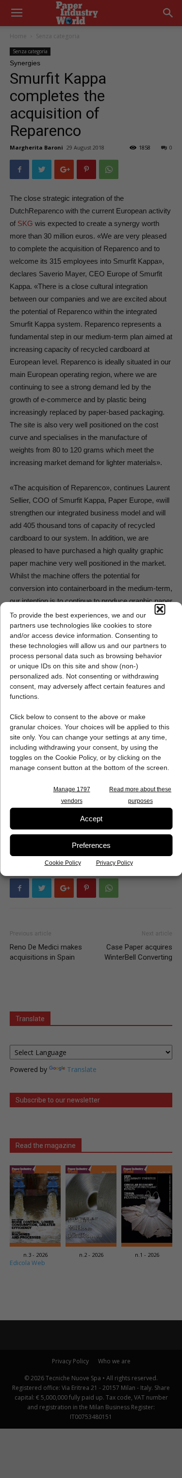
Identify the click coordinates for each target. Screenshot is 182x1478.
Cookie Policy (63, 863)
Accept (91, 818)
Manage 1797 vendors (71, 795)
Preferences (91, 845)
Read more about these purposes (140, 795)
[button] (160, 609)
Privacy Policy (114, 863)
